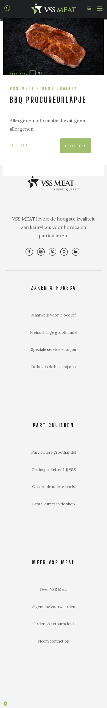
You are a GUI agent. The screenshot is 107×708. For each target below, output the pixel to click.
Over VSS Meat (53, 589)
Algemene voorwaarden (53, 606)
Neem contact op (53, 641)
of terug (19, 145)
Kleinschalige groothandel (53, 332)
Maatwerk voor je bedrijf (53, 315)
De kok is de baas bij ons (53, 366)
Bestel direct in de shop (53, 504)
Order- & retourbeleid (53, 623)
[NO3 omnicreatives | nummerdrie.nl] (9, 703)
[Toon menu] (99, 7)
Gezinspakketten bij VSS (54, 469)
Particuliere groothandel (53, 452)
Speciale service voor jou (53, 349)
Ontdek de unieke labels (53, 486)
